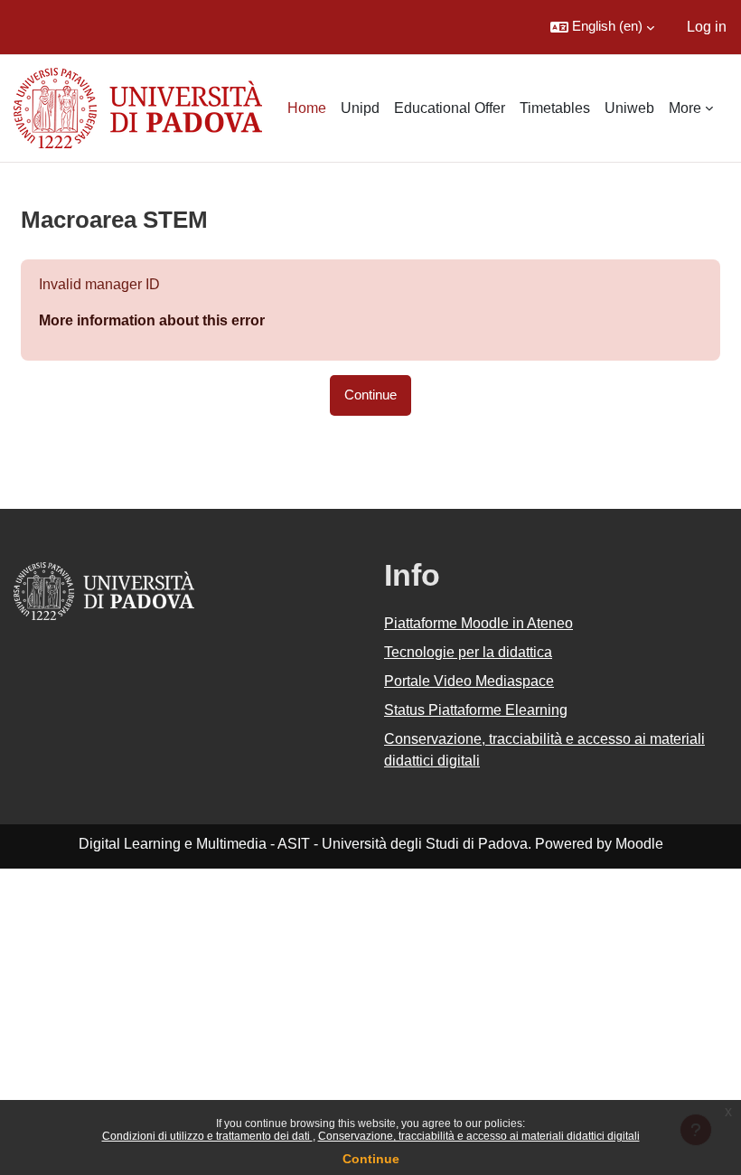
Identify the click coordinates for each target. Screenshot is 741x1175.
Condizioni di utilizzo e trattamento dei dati (207, 1136)
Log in (707, 26)
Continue (370, 1159)
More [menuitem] (685, 108)
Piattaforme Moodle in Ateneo (478, 623)
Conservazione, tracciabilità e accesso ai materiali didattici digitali (479, 1136)
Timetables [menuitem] (555, 108)
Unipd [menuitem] (360, 108)
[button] (602, 27)
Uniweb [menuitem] (629, 108)
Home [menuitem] (306, 108)
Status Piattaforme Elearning (475, 710)
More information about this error (152, 320)
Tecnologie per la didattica (468, 652)
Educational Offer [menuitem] (449, 108)
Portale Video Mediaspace (469, 681)
